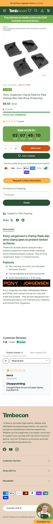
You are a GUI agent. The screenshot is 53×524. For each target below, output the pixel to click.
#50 (22, 257)
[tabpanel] (26, 270)
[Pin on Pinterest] (23, 220)
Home (5, 27)
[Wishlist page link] (30, 11)
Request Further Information (27, 180)
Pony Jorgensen (10, 85)
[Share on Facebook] (17, 220)
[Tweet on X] (12, 220)
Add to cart (36, 148)
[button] (48, 11)
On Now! (26, 3)
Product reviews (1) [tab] (14, 352)
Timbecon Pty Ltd (15, 517)
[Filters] (6, 360)
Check (26, 203)
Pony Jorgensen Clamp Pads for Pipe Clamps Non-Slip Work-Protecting (24, 29)
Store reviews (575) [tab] (38, 352)
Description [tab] (8, 229)
